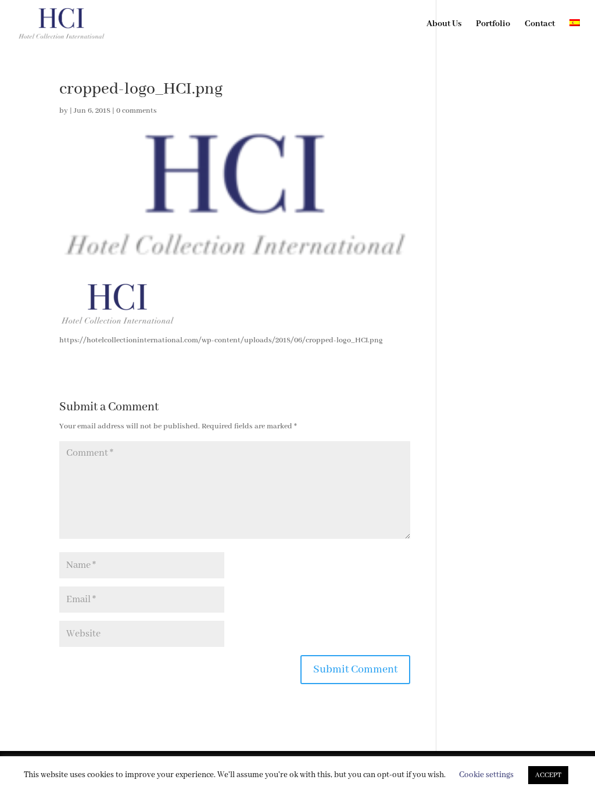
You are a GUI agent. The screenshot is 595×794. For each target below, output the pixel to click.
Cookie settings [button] (486, 775)
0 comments (136, 111)
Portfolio (493, 24)
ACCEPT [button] (548, 775)
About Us (443, 24)
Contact (540, 24)
